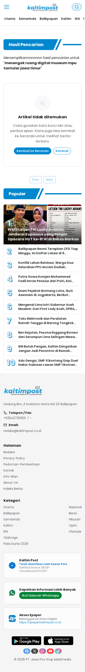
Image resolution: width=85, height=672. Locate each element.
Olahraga (10, 537)
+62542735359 (14, 418)
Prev (35, 179)
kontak (8, 470)
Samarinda (11, 519)
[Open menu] (6, 7)
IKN (5, 531)
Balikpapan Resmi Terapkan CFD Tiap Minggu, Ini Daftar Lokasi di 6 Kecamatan (48, 253)
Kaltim (8, 525)
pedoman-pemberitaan (21, 464)
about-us (10, 482)
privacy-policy (14, 458)
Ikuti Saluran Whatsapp (40, 595)
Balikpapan (11, 513)
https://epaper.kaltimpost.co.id (40, 622)
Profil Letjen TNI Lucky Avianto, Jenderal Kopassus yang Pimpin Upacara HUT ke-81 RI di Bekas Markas (43, 234)
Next (49, 179)
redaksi (9, 452)
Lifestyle (75, 531)
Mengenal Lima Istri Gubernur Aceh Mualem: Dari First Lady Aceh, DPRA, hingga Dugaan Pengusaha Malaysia (47, 309)
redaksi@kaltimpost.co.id (22, 431)
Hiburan (74, 519)
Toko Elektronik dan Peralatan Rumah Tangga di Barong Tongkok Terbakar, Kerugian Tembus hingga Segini (46, 325)
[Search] (77, 6)
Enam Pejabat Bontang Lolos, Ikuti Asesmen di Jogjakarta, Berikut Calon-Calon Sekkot (45, 295)
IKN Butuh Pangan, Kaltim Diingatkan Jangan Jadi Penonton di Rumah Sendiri (47, 350)
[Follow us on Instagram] (42, 651)
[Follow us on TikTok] (58, 651)
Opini (73, 525)
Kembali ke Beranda (33, 151)
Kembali (62, 151)
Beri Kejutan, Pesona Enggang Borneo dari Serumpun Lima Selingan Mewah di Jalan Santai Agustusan (48, 336)
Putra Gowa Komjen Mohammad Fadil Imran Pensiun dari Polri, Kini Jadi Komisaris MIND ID (44, 280)
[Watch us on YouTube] (50, 651)
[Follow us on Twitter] (34, 651)
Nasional (75, 507)
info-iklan (10, 476)
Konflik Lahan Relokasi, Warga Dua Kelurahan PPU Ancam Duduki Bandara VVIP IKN (45, 267)
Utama (8, 507)
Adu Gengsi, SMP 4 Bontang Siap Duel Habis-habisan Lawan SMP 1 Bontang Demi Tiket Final (48, 364)
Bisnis (73, 513)
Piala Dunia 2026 (15, 544)
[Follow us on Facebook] (26, 651)
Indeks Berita (13, 488)
